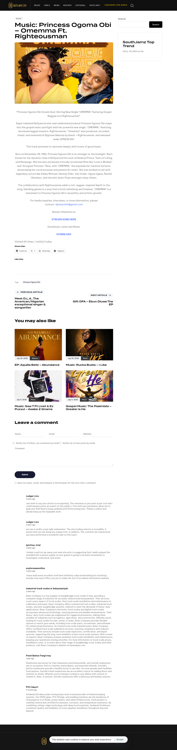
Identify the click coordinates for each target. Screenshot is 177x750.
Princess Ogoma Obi (31, 282)
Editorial (81, 5)
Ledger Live (32, 496)
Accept (120, 739)
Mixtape (67, 5)
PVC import (32, 687)
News (56, 5)
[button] (131, 5)
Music (37, 5)
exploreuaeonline (35, 568)
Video (47, 5)
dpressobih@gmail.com (69, 204)
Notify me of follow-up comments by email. (37, 443)
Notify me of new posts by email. (79, 443)
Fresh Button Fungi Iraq (38, 655)
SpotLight (95, 5)
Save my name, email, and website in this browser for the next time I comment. (56, 483)
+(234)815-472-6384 (115, 5)
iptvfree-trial (33, 545)
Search (122, 19)
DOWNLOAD (63, 234)
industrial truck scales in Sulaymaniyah (47, 588)
